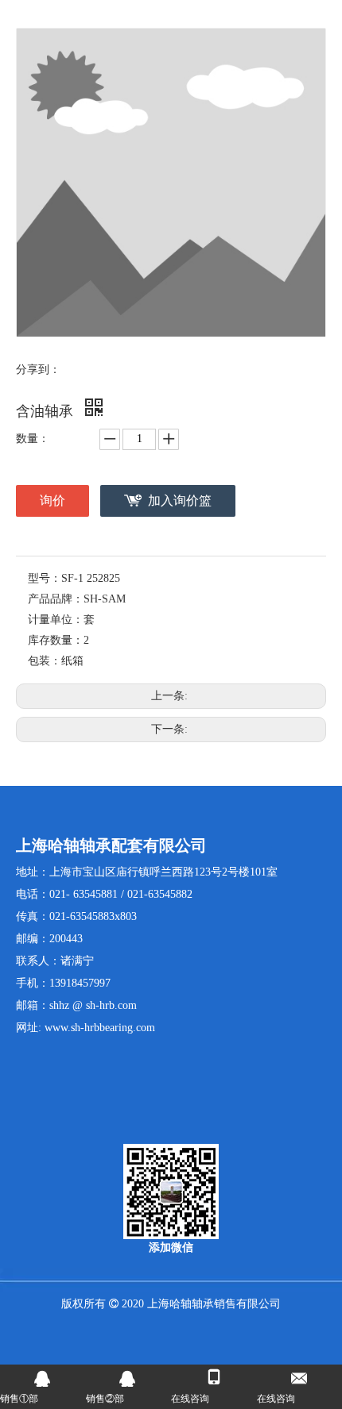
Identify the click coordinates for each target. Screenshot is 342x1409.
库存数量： (56, 640)
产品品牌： (56, 599)
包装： (44, 661)
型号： (44, 578)
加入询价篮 (180, 500)
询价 (52, 500)
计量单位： (56, 620)
